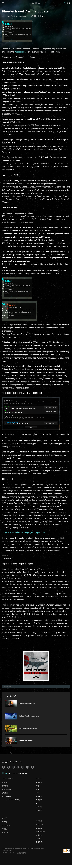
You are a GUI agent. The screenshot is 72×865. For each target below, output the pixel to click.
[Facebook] (3, 767)
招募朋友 (39, 800)
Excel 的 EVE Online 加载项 (11, 800)
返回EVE (39, 803)
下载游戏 (5, 786)
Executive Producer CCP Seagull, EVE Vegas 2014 (24, 532)
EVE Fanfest (6, 825)
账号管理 (39, 782)
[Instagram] (27, 767)
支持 (37, 786)
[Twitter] (8, 767)
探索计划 (5, 832)
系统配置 (5, 793)
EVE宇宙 (4, 822)
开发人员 (39, 796)
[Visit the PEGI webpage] (66, 851)
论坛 (37, 793)
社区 (37, 789)
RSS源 (38, 838)
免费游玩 (5, 782)
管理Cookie (39, 842)
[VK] (32, 767)
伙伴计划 (39, 807)
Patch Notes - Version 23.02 (28, 728)
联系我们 (39, 835)
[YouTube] (13, 767)
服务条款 (39, 828)
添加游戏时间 (6, 789)
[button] (67, 3)
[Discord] (22, 767)
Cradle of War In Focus (26, 741)
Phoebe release (21, 52)
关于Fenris (39, 825)
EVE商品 (4, 829)
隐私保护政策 (40, 832)
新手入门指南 (6, 796)
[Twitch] (18, 767)
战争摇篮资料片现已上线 (27, 703)
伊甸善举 (39, 810)
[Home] (36, 5)
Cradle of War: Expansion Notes (29, 716)
